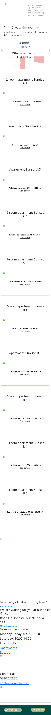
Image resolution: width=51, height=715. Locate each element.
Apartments (8, 648)
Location (6, 652)
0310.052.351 (9, 678)
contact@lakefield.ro (14, 683)
